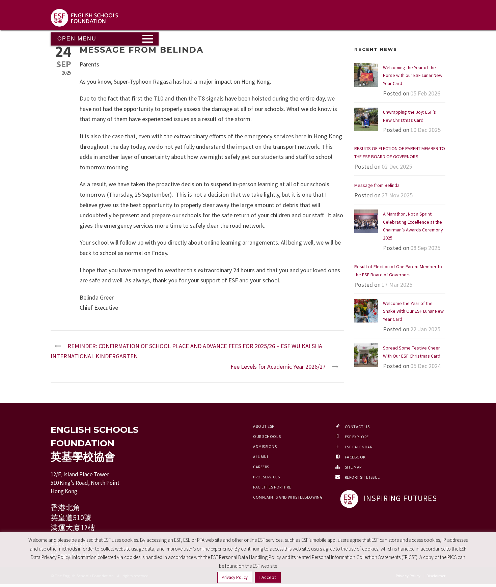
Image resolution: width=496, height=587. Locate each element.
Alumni (260, 456)
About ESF (263, 426)
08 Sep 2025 (425, 248)
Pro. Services (266, 476)
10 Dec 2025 (425, 130)
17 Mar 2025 (397, 284)
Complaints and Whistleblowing (288, 497)
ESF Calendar (359, 446)
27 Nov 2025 (397, 195)
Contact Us (357, 426)
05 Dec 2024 (425, 366)
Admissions (265, 446)
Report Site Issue (362, 477)
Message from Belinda (376, 185)
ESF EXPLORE (357, 436)
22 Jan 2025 (425, 329)
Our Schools (267, 436)
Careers (261, 466)
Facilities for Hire (272, 487)
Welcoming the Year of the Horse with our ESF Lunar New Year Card (412, 75)
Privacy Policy (235, 577)
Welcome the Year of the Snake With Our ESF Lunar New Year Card (413, 311)
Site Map (353, 467)
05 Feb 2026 (425, 93)
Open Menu (77, 38)
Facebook (355, 456)
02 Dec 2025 (397, 166)
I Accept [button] (267, 577)
